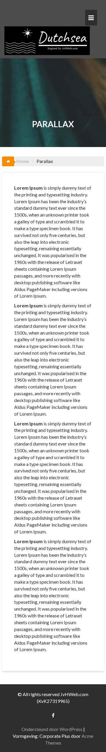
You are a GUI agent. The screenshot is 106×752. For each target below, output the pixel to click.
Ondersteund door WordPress (51, 729)
